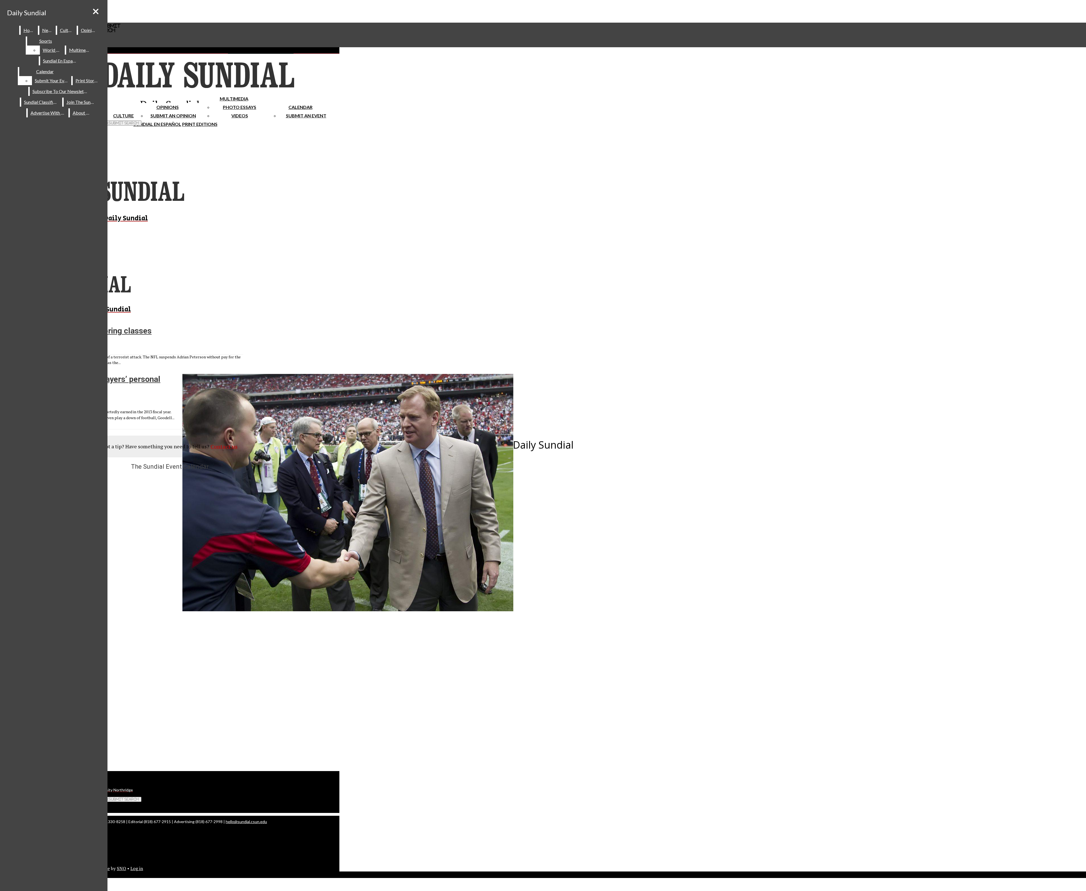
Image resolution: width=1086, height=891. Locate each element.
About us (82, 112)
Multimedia (234, 98)
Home (29, 30)
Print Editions (199, 124)
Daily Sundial (26, 12)
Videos (239, 115)
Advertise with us (48, 112)
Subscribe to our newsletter (61, 91)
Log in (136, 868)
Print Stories (88, 80)
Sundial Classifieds (42, 102)
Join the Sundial (82, 102)
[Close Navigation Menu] (95, 11)
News (47, 30)
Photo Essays (239, 107)
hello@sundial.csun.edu (246, 821)
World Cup (53, 50)
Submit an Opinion (173, 115)
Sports (45, 41)
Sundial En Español (157, 124)
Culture (67, 30)
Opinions (167, 107)
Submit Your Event (52, 80)
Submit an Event (306, 115)
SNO (121, 868)
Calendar (300, 107)
